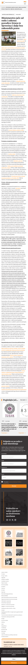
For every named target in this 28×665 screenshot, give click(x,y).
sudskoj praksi (11, 154)
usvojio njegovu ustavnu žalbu (16, 130)
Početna (3, 7)
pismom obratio (5, 386)
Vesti (3, 421)
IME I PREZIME (4, 453)
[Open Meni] (25, 3)
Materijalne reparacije (8, 14)
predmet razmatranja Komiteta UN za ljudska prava (13, 389)
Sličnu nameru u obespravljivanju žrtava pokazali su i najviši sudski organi (13, 372)
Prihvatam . (12, 482)
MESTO (3, 474)
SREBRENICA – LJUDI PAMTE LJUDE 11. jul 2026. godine (8, 425)
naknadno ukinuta (17, 161)
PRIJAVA (14, 486)
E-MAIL (3, 460)
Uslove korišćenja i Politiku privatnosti (12, 482)
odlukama (18, 188)
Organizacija (4, 467)
